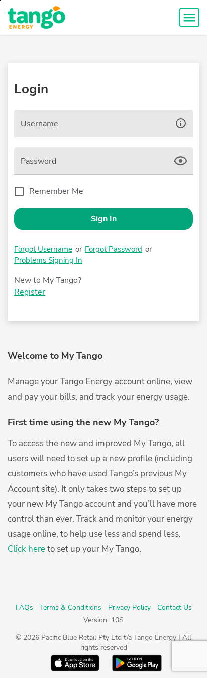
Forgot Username (43, 249)
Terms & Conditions (70, 607)
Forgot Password (113, 249)
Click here (26, 549)
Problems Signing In (48, 260)
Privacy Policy (129, 607)
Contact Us (174, 607)
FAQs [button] (24, 607)
